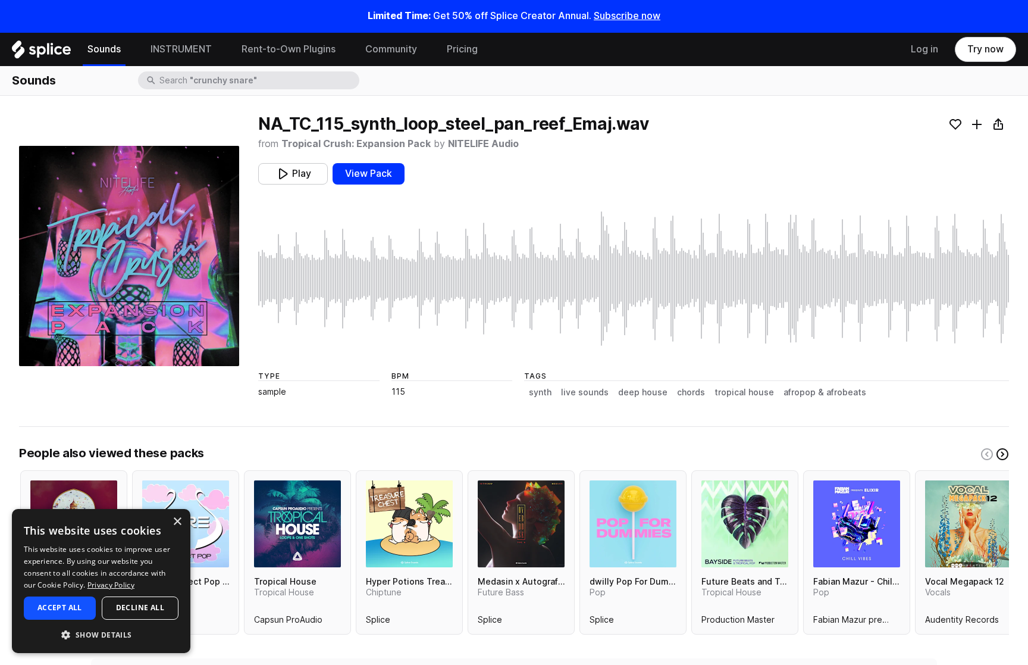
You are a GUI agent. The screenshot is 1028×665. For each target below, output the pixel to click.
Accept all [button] (59, 607)
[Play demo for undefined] (129, 256)
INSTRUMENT (181, 49)
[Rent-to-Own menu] (344, 49)
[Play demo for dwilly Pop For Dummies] (633, 524)
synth (540, 392)
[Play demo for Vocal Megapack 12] (968, 524)
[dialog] (101, 581)
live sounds (585, 392)
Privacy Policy (110, 585)
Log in (924, 49)
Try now (985, 49)
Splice (378, 622)
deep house (642, 392)
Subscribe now (627, 15)
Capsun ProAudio (288, 622)
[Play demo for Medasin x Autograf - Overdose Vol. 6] (521, 524)
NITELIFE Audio (483, 143)
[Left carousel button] (987, 454)
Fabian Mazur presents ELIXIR (871, 622)
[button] (101, 634)
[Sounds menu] (130, 49)
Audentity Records (962, 622)
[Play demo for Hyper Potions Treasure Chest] (409, 524)
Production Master (738, 622)
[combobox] (258, 80)
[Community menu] (426, 49)
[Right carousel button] (1002, 454)
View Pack (368, 173)
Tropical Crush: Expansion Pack (356, 143)
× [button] (177, 521)
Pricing (462, 49)
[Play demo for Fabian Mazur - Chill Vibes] (856, 524)
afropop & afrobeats (824, 392)
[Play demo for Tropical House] (297, 524)
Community (391, 49)
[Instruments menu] (221, 49)
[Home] (41, 52)
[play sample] (633, 279)
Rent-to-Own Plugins (289, 49)
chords (691, 392)
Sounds (104, 49)
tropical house (744, 392)
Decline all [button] (140, 607)
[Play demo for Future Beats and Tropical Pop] (745, 524)
